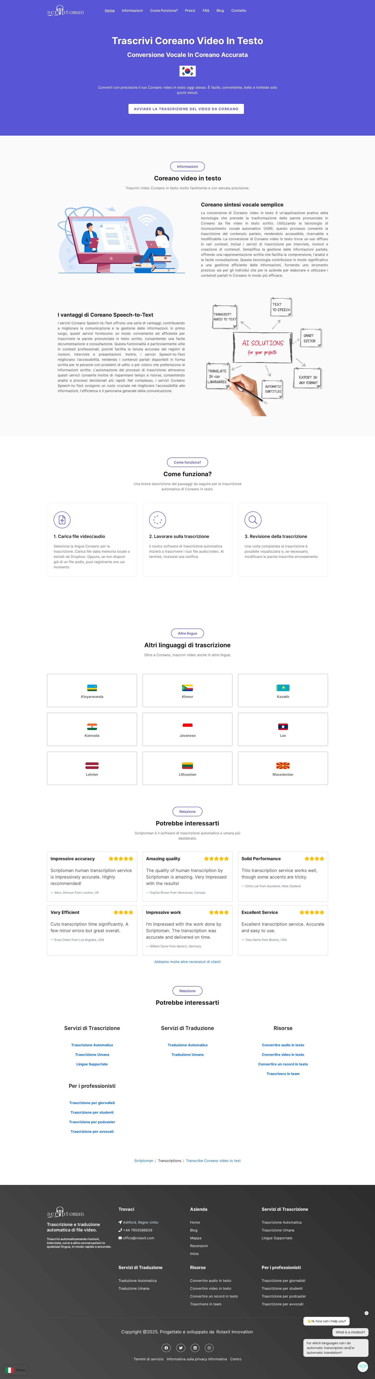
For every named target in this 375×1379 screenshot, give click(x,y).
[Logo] (65, 1212)
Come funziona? (164, 10)
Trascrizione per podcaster (92, 1122)
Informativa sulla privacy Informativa (197, 1359)
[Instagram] (209, 1348)
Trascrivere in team (283, 1073)
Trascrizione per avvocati (92, 1131)
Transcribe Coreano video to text (213, 1160)
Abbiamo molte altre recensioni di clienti (187, 962)
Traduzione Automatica (187, 1045)
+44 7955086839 (137, 1230)
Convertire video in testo (283, 1054)
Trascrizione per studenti (92, 1112)
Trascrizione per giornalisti (92, 1103)
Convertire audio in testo (283, 1045)
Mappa (195, 1238)
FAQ (206, 10)
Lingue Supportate (92, 1064)
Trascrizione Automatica (92, 1045)
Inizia (194, 1253)
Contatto (238, 10)
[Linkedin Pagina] (195, 1348)
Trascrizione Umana (92, 1054)
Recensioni (199, 1246)
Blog (220, 10)
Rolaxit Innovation (234, 1331)
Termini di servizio (149, 1359)
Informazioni (132, 10)
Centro (236, 1359)
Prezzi (190, 10)
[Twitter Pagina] (180, 1348)
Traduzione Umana (187, 1054)
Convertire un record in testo (283, 1064)
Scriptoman (143, 1160)
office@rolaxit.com (138, 1238)
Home (110, 10)
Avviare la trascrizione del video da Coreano (186, 109)
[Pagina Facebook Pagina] (166, 1348)
